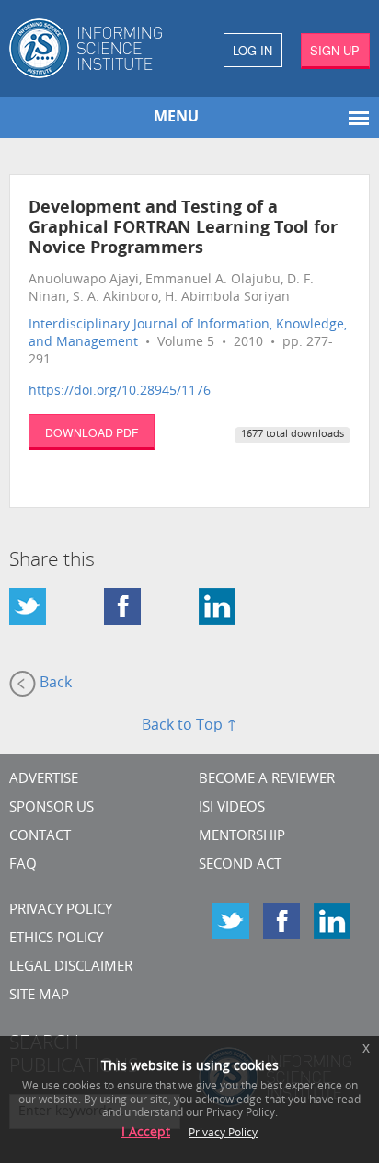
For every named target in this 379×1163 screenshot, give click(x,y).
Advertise (43, 780)
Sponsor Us (51, 808)
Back (54, 683)
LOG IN (252, 50)
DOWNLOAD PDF (91, 432)
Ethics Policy (56, 939)
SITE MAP (39, 996)
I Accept (145, 1133)
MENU (176, 117)
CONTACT (40, 837)
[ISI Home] (94, 48)
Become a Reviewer (267, 780)
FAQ (23, 865)
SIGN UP (335, 50)
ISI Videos (232, 808)
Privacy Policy (60, 910)
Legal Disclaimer (70, 967)
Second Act (240, 865)
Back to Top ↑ (189, 726)
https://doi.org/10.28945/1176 (120, 391)
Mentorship (242, 837)
